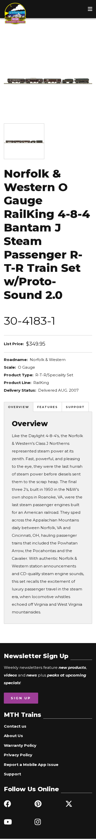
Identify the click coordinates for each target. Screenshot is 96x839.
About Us (13, 735)
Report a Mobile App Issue (31, 764)
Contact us (15, 726)
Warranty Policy (20, 745)
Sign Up (21, 698)
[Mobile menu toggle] (90, 9)
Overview (18, 407)
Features (47, 407)
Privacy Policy (18, 754)
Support (75, 407)
